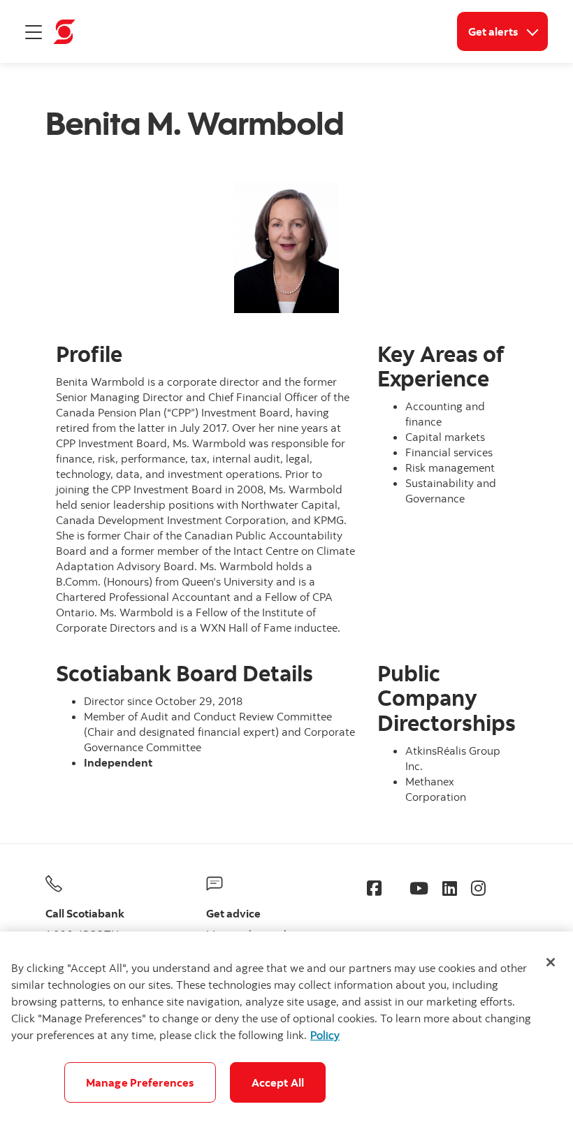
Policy (325, 1035)
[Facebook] (374, 888)
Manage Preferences (140, 1082)
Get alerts (508, 31)
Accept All (278, 1082)
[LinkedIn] (449, 888)
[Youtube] (418, 888)
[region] (286, 1035)
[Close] (550, 962)
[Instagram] (478, 888)
